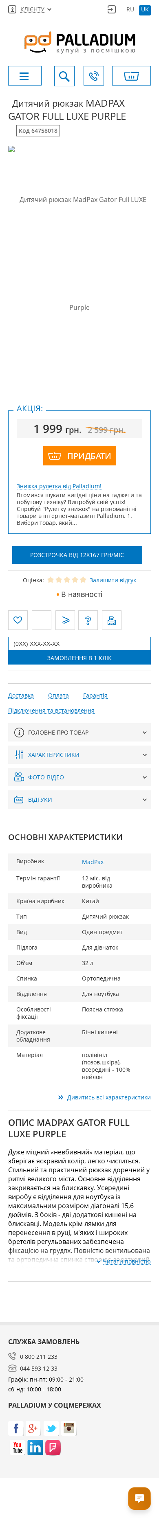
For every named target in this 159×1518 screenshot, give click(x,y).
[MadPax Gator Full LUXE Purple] (79, 254)
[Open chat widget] (139, 1498)
